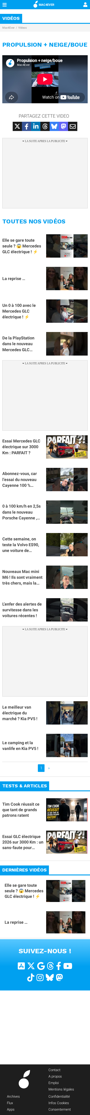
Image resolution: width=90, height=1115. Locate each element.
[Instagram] (40, 977)
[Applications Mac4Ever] (21, 966)
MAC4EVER (46, 4)
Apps (11, 1109)
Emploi (53, 1083)
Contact (54, 1070)
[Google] (41, 966)
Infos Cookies (58, 1103)
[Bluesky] (50, 977)
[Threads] (50, 966)
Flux (10, 1103)
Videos (22, 27)
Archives (13, 1096)
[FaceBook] (58, 966)
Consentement (59, 1109)
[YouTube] (67, 966)
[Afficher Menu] (5, 4)
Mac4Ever (8, 27)
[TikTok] (30, 977)
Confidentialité (59, 1096)
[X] (31, 966)
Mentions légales (61, 1089)
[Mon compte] (85, 5)
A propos (55, 1076)
